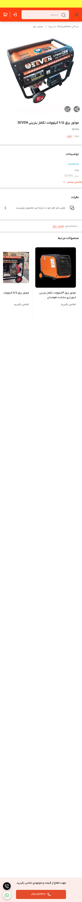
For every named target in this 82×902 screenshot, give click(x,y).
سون (69, 136)
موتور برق (38, 26)
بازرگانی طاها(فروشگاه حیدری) (64, 26)
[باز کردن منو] (76, 15)
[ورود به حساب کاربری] (15, 15)
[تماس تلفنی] (7, 886)
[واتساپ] (7, 895)
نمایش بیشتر (74, 182)
